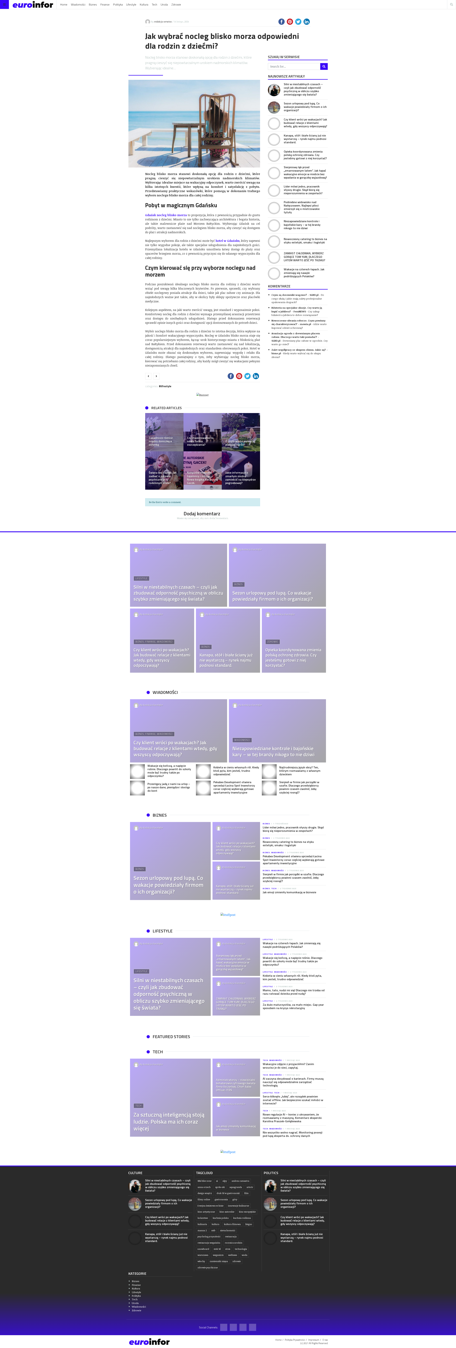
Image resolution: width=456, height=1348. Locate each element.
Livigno (248, 1224)
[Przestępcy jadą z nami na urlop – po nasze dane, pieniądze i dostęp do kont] (137, 788)
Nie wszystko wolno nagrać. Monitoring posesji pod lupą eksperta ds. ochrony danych (292, 1134)
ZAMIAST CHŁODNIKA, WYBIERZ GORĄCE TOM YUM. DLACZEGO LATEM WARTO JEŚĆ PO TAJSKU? (304, 256)
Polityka (118, 4)
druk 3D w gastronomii (228, 1193)
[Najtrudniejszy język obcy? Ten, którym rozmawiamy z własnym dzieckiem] (269, 771)
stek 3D (217, 1249)
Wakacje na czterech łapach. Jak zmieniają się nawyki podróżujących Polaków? (304, 272)
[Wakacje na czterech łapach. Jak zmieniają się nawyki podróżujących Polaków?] (274, 273)
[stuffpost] (228, 915)
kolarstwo (203, 1218)
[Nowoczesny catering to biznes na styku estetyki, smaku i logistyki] (274, 241)
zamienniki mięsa (219, 1261)
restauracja (231, 1236)
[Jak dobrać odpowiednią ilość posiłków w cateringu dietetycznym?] (202, 470)
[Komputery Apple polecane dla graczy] (241, 470)
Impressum (313, 1340)
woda (244, 1255)
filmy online (204, 1199)
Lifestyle (131, 4)
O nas (325, 1340)
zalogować (193, 518)
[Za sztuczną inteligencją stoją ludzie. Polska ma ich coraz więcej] (170, 1098)
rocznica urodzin (233, 1242)
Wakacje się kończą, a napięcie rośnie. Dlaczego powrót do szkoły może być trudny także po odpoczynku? (169, 771)
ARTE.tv (250, 1187)
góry (234, 1199)
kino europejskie (247, 1211)
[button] (149, 451)
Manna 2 (202, 1230)
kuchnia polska (221, 1218)
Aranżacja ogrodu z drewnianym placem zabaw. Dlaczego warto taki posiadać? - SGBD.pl (295, 337)
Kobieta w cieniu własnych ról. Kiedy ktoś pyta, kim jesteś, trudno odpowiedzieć (236, 770)
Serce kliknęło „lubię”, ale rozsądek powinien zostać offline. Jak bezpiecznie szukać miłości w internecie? (293, 1099)
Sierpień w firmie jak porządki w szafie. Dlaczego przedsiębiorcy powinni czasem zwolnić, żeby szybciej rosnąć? (299, 787)
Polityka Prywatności (295, 1340)
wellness (232, 1255)
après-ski (220, 1187)
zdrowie (236, 1261)
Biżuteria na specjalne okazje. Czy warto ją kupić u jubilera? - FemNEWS (296, 309)
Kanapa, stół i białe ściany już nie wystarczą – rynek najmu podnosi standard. (305, 138)
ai (217, 1180)
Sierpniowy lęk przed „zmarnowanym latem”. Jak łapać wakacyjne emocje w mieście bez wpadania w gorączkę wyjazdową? (305, 172)
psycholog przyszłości (209, 1236)
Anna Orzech (204, 1187)
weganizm (218, 1255)
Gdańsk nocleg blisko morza (166, 215)
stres (227, 1249)
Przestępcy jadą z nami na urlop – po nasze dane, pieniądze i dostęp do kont (168, 787)
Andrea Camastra (240, 1180)
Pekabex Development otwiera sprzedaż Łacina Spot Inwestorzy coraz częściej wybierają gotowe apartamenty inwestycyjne (234, 787)
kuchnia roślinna (242, 1218)
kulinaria (202, 1224)
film (246, 1193)
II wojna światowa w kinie (210, 1205)
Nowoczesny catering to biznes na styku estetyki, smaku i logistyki (305, 240)
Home (63, 4)
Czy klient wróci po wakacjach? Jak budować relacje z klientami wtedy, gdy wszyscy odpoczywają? (305, 122)
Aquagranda (235, 1187)
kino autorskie (226, 1211)
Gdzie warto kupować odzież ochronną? (299, 325)
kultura (215, 1224)
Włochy (201, 1261)
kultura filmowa (232, 1224)
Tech (154, 4)
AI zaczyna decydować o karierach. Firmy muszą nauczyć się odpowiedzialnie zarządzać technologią (293, 1081)
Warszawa (203, 1255)
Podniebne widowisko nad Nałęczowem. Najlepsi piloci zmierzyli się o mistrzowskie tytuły (302, 207)
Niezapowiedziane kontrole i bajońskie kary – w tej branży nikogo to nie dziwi (302, 224)
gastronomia (221, 1199)
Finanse (105, 4)
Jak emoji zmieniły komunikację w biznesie (289, 892)
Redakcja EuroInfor (153, 549)
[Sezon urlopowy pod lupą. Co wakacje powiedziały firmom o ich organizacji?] (274, 107)
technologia (241, 1249)
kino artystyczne (206, 1211)
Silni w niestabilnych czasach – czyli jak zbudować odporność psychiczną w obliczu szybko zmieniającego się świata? (303, 89)
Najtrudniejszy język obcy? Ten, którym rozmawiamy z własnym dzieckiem (299, 770)
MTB (213, 1230)
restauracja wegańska (209, 1242)
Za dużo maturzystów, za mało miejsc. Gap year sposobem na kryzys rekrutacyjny (293, 1006)
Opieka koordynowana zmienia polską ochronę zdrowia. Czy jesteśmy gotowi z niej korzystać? (305, 154)
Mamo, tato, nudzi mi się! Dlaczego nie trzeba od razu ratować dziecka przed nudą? (294, 992)
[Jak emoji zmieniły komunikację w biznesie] (236, 1117)
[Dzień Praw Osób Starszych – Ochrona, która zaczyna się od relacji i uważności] (241, 432)
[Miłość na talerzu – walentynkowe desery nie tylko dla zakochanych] (202, 432)
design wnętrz (205, 1193)
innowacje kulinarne (238, 1205)
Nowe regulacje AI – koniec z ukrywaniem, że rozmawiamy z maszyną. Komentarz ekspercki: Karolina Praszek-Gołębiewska (292, 1117)
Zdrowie (176, 4)
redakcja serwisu (163, 21)
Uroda (164, 4)
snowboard (203, 1249)
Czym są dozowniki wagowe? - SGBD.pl (294, 295)
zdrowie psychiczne (208, 1267)
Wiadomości (78, 4)
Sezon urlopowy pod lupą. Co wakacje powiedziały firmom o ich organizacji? (305, 106)
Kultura (144, 4)
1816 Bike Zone (204, 1180)
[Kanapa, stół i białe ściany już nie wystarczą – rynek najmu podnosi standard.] (274, 139)
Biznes (93, 4)
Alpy (224, 1180)
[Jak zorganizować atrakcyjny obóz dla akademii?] (164, 432)
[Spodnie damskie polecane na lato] (164, 470)
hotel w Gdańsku (228, 241)
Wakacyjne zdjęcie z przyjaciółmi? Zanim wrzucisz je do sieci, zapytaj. (288, 1065)
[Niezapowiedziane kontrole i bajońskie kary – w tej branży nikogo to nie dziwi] (274, 225)
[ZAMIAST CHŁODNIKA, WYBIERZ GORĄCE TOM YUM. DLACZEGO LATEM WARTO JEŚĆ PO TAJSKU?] (274, 257)
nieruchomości (227, 1230)
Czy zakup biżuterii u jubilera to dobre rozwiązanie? (295, 313)
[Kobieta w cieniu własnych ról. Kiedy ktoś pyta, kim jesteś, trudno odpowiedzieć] (203, 771)
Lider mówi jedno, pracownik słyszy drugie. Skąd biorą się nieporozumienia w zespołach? (303, 189)
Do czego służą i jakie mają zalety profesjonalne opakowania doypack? (297, 298)
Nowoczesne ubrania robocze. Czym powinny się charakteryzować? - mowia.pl (298, 322)
